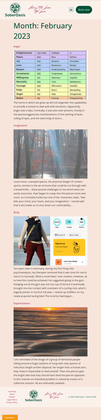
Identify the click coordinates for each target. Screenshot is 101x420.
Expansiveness (22, 303)
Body (16, 212)
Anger (17, 46)
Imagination (20, 125)
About (11, 394)
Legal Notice (12, 399)
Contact (12, 397)
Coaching (12, 391)
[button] (71, 9)
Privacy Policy (11, 402)
